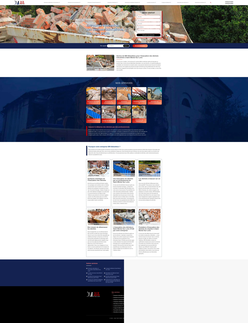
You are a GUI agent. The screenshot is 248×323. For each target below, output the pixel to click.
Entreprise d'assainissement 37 (94, 2)
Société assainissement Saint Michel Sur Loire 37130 (112, 277)
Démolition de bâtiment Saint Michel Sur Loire (112, 273)
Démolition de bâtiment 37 (200, 2)
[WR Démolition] (19, 2)
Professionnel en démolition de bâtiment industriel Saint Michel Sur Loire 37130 (113, 281)
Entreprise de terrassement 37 (74, 2)
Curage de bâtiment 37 (166, 2)
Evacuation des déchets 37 (182, 2)
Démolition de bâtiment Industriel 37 (132, 2)
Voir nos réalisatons (140, 45)
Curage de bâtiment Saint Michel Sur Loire (113, 269)
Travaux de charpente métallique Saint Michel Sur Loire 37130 (95, 280)
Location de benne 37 (151, 2)
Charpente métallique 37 (112, 2)
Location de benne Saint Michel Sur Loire (95, 273)
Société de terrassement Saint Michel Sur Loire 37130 (95, 277)
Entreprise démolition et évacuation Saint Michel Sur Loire (94, 270)
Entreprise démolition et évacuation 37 (52, 2)
